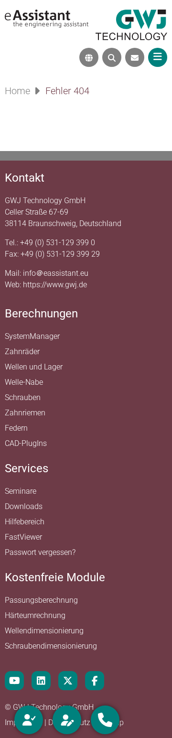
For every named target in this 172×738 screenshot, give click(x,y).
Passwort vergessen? (40, 552)
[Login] (28, 719)
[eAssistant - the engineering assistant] (46, 17)
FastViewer (23, 537)
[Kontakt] (134, 57)
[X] (67, 680)
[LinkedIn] (41, 680)
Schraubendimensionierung (51, 646)
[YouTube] (14, 680)
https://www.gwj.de (55, 284)
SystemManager (32, 336)
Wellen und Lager (34, 366)
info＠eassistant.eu (55, 273)
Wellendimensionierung (44, 630)
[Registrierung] (67, 719)
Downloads (24, 506)
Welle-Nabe (24, 382)
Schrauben (23, 397)
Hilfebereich (24, 521)
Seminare (20, 491)
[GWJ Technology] (131, 24)
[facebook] (94, 680)
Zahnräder (22, 351)
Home (17, 91)
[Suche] (111, 57)
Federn (16, 428)
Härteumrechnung (35, 615)
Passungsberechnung (41, 600)
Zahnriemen (25, 412)
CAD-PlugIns (26, 443)
